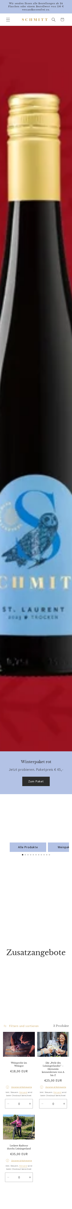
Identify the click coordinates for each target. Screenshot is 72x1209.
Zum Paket (36, 781)
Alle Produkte (28, 847)
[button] (8, 19)
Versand (23, 1092)
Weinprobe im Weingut (19, 1064)
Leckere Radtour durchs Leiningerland (19, 1147)
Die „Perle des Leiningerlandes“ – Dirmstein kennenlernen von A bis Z (53, 1069)
